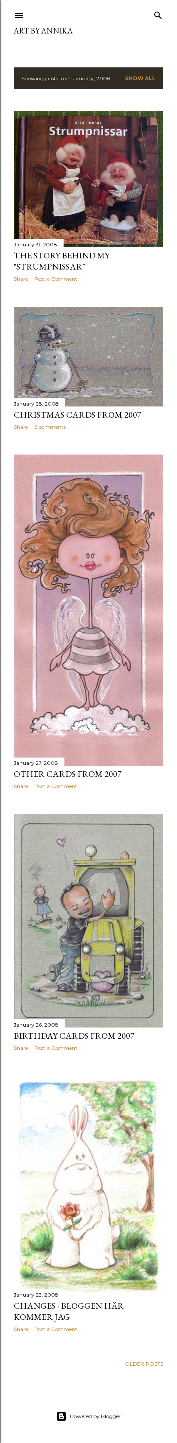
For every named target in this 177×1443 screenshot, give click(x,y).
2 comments (50, 427)
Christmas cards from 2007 (77, 414)
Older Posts (144, 1364)
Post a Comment (55, 279)
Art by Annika (43, 31)
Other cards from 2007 (68, 773)
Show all (140, 78)
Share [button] (21, 279)
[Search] (158, 13)
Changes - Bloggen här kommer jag (69, 1311)
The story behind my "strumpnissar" (62, 261)
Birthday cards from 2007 (74, 1035)
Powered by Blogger (95, 1416)
